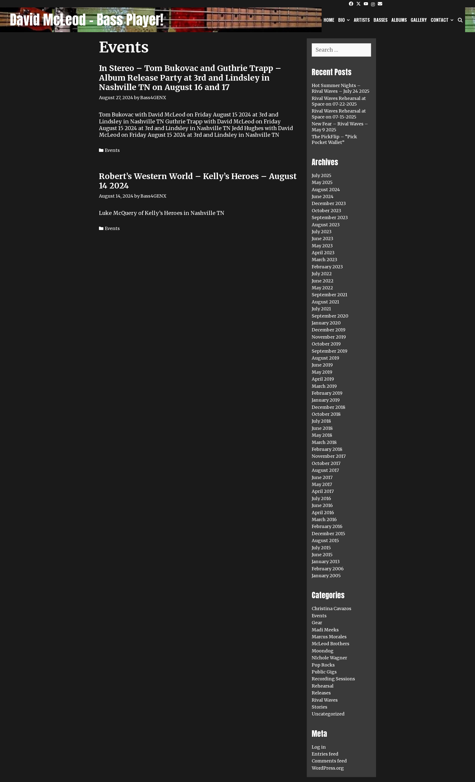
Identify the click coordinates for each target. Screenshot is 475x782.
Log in (319, 747)
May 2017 (322, 484)
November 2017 (329, 456)
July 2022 (322, 273)
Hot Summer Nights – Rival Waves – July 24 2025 (340, 88)
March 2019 (324, 386)
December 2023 (329, 203)
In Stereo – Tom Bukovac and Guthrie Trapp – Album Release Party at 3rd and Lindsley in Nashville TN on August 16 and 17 (190, 77)
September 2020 (330, 316)
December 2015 (328, 533)
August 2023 (326, 225)
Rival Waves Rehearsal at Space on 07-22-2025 (339, 101)
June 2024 (322, 196)
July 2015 (321, 548)
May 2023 (322, 246)
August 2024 (326, 189)
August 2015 (325, 540)
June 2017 (322, 477)
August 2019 (325, 358)
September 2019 (329, 351)
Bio (341, 20)
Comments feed (329, 761)
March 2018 (324, 442)
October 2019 (326, 344)
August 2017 (325, 470)
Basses (380, 20)
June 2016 (322, 505)
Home (329, 20)
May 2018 (322, 435)
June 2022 (322, 281)
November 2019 (329, 337)
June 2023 (322, 238)
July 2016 (321, 498)
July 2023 (322, 231)
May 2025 (322, 182)
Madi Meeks (325, 630)
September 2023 (330, 217)
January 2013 (326, 561)
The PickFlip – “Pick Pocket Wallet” (334, 139)
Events (112, 150)
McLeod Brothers (330, 643)
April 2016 (323, 512)
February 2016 (327, 526)
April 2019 (323, 379)
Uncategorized (328, 714)
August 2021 (325, 302)
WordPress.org (328, 768)
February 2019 (327, 393)
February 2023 (327, 267)
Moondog (322, 651)
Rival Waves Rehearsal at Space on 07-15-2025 (339, 113)
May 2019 (322, 372)
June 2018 (322, 428)
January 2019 (326, 400)
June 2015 (322, 554)
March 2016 (324, 519)
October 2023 (326, 210)
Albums (399, 20)
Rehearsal (322, 686)
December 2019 (328, 330)
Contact (440, 20)
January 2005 (326, 575)
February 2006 (328, 569)
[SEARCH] (460, 19)
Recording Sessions (333, 679)
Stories (319, 707)
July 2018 (321, 421)
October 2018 (326, 414)
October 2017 (326, 463)
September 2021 (329, 295)
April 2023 (323, 252)
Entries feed (325, 754)
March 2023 (324, 259)
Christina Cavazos (331, 608)
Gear (317, 622)
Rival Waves (325, 700)
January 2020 (326, 323)
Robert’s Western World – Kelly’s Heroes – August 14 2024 (198, 181)
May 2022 (322, 288)
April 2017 (323, 491)
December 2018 (328, 407)
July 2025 (321, 175)
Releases (321, 693)
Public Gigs (324, 672)
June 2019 (322, 365)
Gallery (419, 20)
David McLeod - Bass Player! (86, 19)
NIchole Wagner (329, 658)
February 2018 (327, 449)
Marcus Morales (329, 637)
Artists (362, 20)
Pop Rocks (323, 665)
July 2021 (321, 309)
